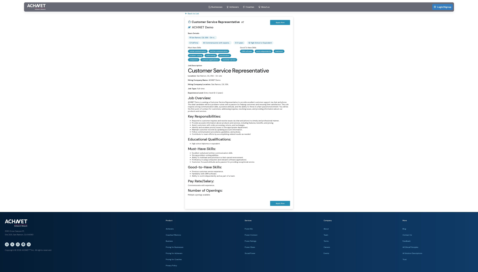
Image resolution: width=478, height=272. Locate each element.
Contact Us (407, 235)
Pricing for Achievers (174, 253)
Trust (405, 259)
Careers (327, 247)
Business (169, 241)
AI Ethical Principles (410, 247)
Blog (404, 229)
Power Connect (251, 235)
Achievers (170, 229)
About (326, 229)
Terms (326, 241)
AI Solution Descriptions (412, 253)
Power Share (250, 247)
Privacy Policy (171, 265)
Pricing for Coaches (174, 259)
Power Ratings (250, 241)
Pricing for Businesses (174, 247)
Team (326, 235)
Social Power (250, 253)
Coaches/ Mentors (173, 235)
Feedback (407, 241)
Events (326, 253)
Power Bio (249, 229)
